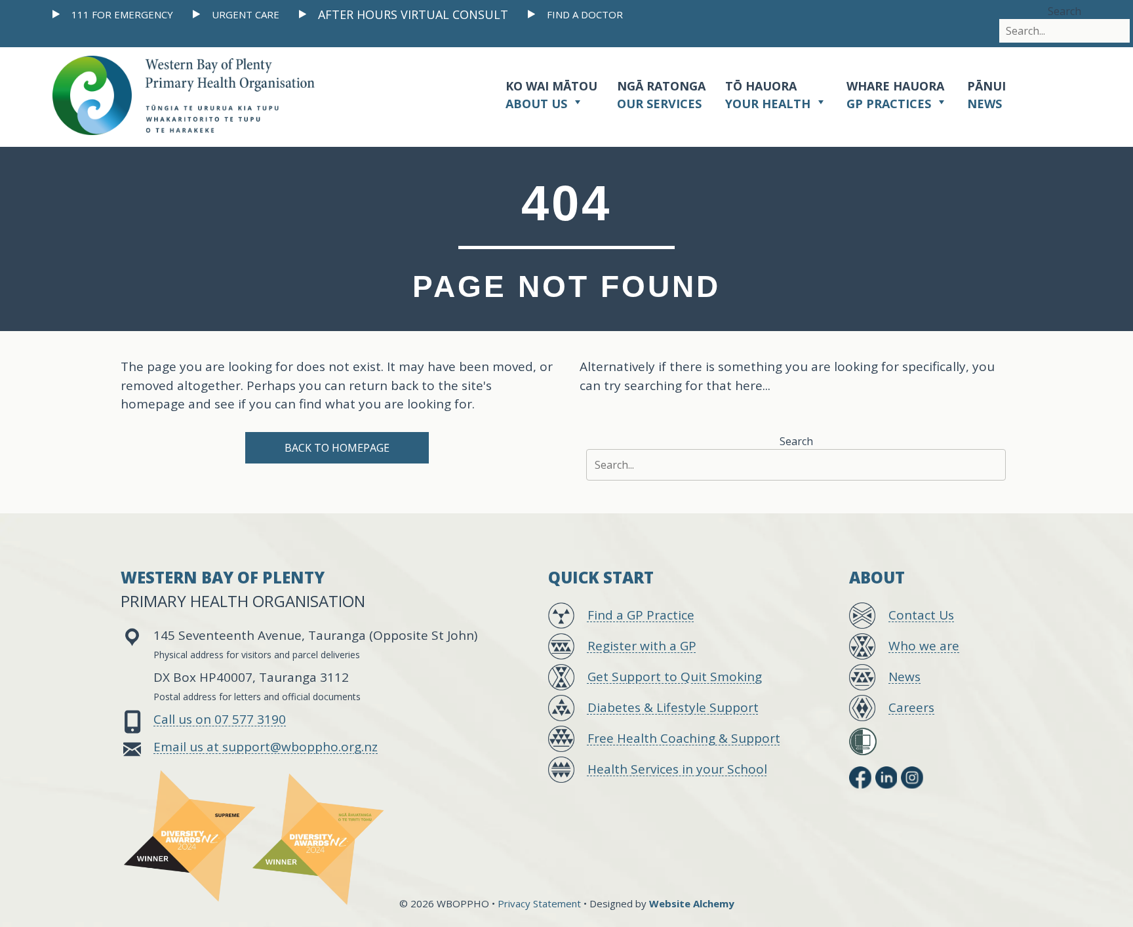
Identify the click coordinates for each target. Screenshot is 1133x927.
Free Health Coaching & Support (683, 738)
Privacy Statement (539, 903)
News (986, 94)
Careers (911, 707)
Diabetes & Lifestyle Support (673, 707)
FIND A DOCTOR (585, 14)
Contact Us (921, 614)
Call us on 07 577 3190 (219, 719)
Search (1064, 11)
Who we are (923, 645)
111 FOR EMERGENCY (122, 14)
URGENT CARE (245, 14)
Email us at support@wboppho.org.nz (265, 746)
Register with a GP (641, 645)
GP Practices (895, 94)
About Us (551, 94)
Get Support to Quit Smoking (674, 676)
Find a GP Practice (640, 614)
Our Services (661, 94)
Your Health (769, 94)
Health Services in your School (677, 769)
